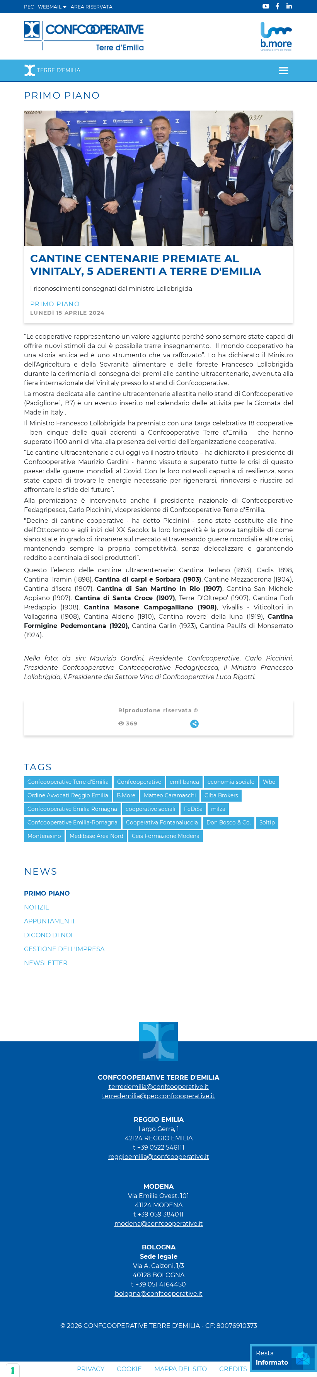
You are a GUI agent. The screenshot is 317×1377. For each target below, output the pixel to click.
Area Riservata (91, 7)
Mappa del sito (180, 1369)
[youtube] (265, 6)
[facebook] (278, 6)
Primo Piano (55, 304)
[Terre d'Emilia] (84, 35)
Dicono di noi (48, 935)
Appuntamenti (49, 921)
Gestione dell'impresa (64, 949)
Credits (233, 1369)
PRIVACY (90, 1369)
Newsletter (46, 963)
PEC (29, 7)
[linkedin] (289, 6)
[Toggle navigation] (283, 70)
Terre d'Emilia (58, 70)
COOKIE (129, 1369)
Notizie (36, 907)
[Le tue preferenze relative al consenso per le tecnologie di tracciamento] (12, 1370)
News (41, 871)
